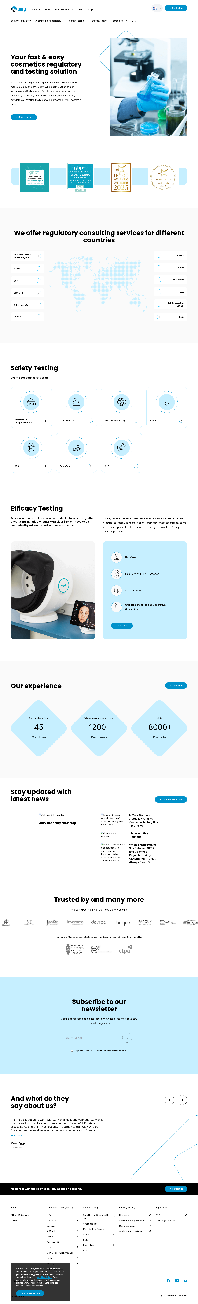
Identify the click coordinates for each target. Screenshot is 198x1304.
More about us (25, 117)
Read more (16, 1135)
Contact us (177, 8)
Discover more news (172, 799)
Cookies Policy (44, 1277)
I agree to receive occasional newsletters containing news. (101, 1051)
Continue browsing (30, 1293)
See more (123, 625)
